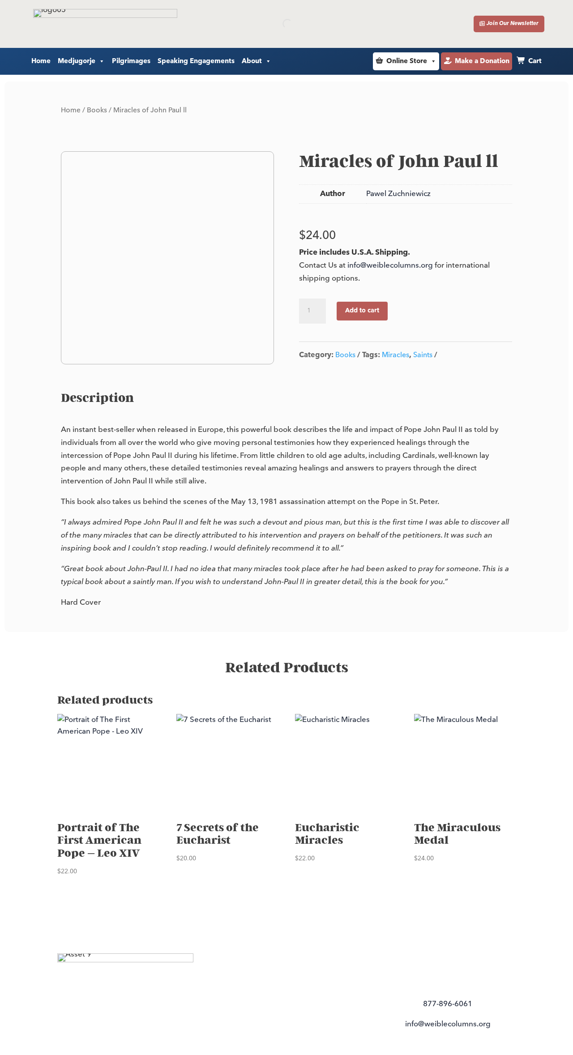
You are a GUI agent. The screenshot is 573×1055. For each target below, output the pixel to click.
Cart (535, 61)
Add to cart (362, 310)
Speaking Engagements (196, 61)
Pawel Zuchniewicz (398, 194)
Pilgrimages (131, 61)
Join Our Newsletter (513, 23)
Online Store (406, 61)
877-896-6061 (447, 1004)
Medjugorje (76, 61)
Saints (422, 355)
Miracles (395, 355)
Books (97, 110)
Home (41, 61)
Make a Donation (482, 61)
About (252, 61)
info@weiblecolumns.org (390, 265)
